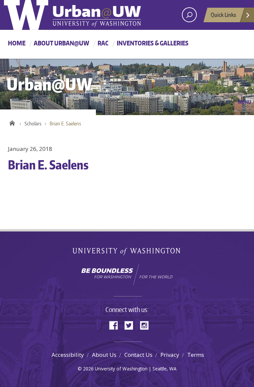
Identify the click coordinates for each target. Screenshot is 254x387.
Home (16, 43)
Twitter (131, 324)
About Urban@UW (61, 43)
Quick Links (223, 14)
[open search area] (189, 14)
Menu (244, 102)
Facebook (116, 324)
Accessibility (68, 354)
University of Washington (127, 253)
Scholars (32, 123)
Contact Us (138, 354)
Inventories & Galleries (153, 43)
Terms (195, 354)
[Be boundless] (127, 274)
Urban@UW (72, 15)
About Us (104, 354)
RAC (103, 43)
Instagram (146, 324)
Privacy (169, 354)
